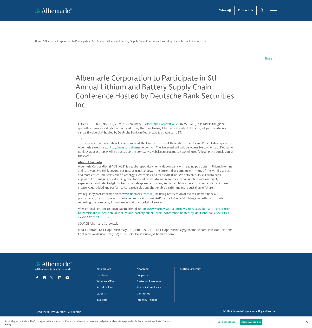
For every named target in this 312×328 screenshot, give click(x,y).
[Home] (53, 10)
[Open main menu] (273, 10)
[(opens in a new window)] (81, 139)
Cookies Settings (226, 321)
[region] (156, 322)
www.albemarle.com (135, 194)
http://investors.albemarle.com (129, 147)
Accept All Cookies (251, 321)
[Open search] (262, 10)
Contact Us (245, 10)
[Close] (306, 321)
